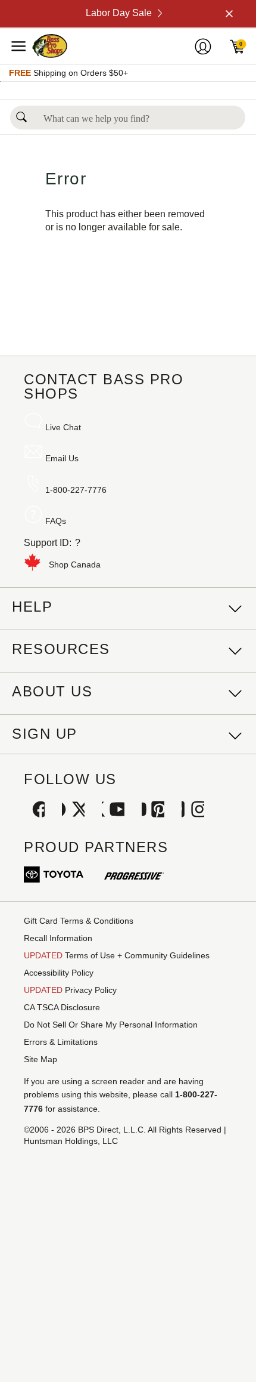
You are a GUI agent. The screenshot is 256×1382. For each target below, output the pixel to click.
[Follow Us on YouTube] (113, 810)
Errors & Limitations (61, 1042)
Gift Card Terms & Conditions (78, 921)
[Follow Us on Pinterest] (153, 810)
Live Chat (63, 427)
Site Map (40, 1059)
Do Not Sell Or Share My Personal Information (111, 1024)
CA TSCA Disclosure (62, 1007)
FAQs (55, 521)
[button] (21, 113)
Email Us (62, 458)
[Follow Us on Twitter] (73, 810)
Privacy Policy (70, 990)
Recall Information (58, 938)
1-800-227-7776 (76, 490)
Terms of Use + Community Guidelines (117, 955)
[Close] (228, 14)
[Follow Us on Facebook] (33, 810)
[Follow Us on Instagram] (192, 810)
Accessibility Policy (58, 972)
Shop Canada (75, 564)
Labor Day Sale (119, 13)
